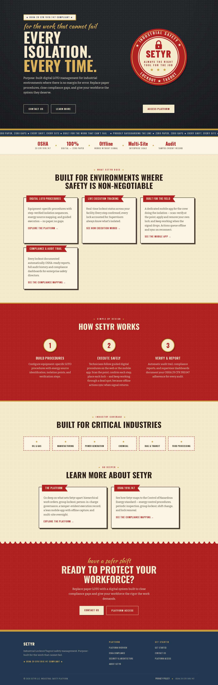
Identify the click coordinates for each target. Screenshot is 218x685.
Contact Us (36, 109)
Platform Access (122, 610)
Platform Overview (118, 647)
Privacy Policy (162, 678)
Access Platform (159, 109)
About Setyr (115, 664)
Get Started (161, 647)
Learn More (63, 109)
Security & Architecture (121, 658)
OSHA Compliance (117, 653)
